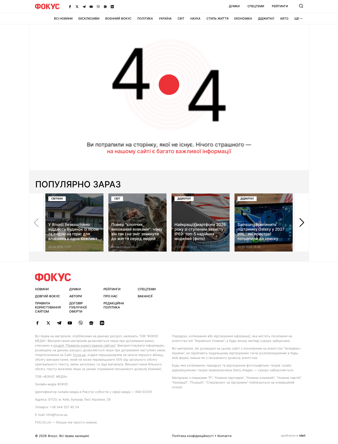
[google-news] (91, 323)
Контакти (224, 436)
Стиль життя (217, 18)
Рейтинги (280, 6)
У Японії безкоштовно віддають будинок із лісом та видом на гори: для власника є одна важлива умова (73, 234)
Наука (195, 18)
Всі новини (63, 18)
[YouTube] (91, 6)
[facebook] (37, 323)
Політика (145, 18)
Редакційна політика (113, 305)
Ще (296, 18)
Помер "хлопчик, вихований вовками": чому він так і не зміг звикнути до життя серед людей (136, 231)
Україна (165, 18)
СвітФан (57, 198)
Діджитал (266, 18)
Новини (42, 289)
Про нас (110, 296)
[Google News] (105, 6)
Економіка (243, 18)
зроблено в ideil (293, 435)
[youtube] (69, 323)
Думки (234, 6)
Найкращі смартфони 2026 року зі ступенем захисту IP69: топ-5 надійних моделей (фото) (200, 231)
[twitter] (48, 323)
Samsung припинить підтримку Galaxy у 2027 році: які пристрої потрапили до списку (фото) (261, 234)
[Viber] (98, 6)
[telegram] (59, 323)
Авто (284, 18)
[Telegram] (84, 6)
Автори (75, 296)
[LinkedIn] (112, 6)
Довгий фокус (47, 296)
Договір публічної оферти (78, 307)
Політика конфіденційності (193, 436)
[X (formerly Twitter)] (77, 6)
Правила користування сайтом (48, 307)
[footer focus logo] (53, 277)
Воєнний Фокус (118, 18)
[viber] (80, 323)
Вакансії (145, 296)
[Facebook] (70, 6)
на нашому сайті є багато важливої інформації (169, 151)
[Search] (301, 6)
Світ (181, 18)
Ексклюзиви (88, 18)
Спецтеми (255, 6)
